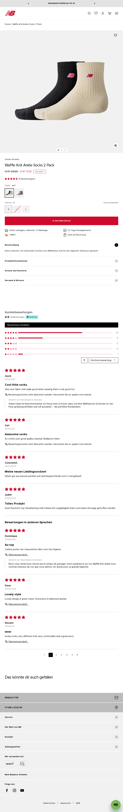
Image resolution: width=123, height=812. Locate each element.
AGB (78, 803)
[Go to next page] (78, 655)
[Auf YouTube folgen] (22, 790)
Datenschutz (49, 803)
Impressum (65, 803)
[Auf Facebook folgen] (7, 790)
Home (8, 24)
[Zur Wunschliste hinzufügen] (115, 35)
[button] (11, 179)
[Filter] (84, 360)
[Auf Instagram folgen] (14, 790)
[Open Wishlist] (96, 13)
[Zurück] (28, 3)
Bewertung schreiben (18, 324)
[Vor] (94, 3)
